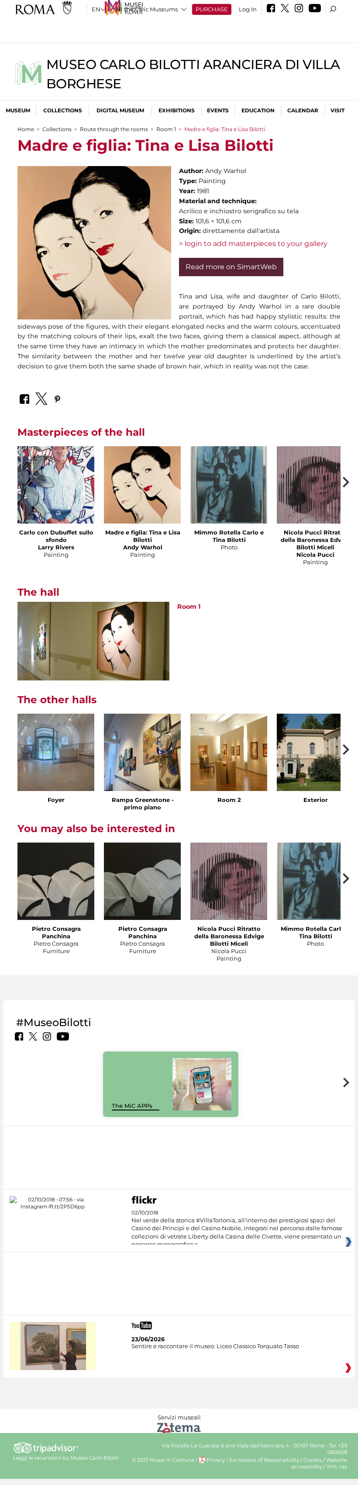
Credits (312, 1460)
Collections (62, 110)
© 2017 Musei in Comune (163, 1460)
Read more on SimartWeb (231, 267)
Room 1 (166, 129)
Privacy (216, 1460)
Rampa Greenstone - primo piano (143, 803)
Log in (248, 9)
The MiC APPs (132, 1105)
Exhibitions (176, 110)
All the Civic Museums (146, 9)
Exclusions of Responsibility (264, 1460)
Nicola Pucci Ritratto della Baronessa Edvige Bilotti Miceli (316, 540)
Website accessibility (319, 1463)
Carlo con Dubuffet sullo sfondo (56, 536)
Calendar (302, 110)
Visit (337, 110)
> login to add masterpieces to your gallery (253, 243)
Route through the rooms (114, 129)
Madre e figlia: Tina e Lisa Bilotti (142, 536)
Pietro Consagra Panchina (56, 932)
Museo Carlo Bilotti (95, 1458)
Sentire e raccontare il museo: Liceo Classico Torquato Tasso (215, 1346)
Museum (18, 110)
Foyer (56, 799)
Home (25, 129)
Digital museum (120, 110)
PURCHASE (212, 9)
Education (258, 110)
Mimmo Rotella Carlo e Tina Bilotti (229, 536)
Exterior (315, 799)
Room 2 (229, 799)
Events (218, 110)
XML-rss (337, 1467)
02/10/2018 (236, 1229)
